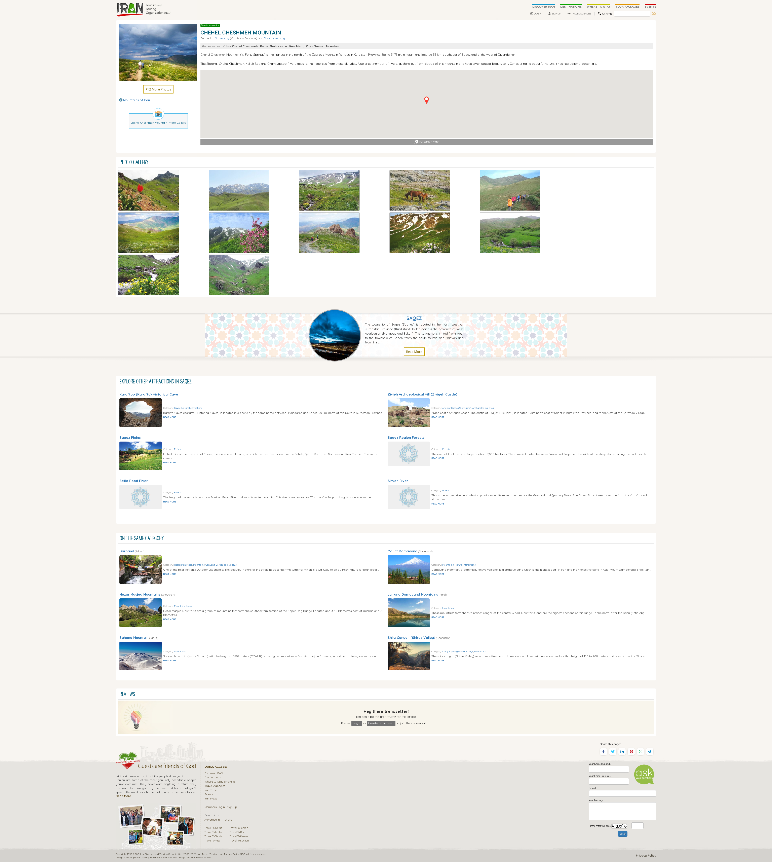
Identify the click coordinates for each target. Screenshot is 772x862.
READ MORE (169, 417)
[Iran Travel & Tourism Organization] (144, 10)
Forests (446, 449)
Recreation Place (183, 564)
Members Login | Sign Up (220, 807)
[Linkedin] (622, 751)
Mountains (198, 564)
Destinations (212, 777)
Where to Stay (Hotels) (219, 781)
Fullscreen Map (429, 141)
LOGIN (537, 13)
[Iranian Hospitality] (156, 766)
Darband (126, 551)
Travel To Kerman (239, 836)
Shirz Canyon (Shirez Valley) (411, 637)
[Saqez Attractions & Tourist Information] (337, 335)
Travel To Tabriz (213, 836)
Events (208, 794)
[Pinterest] (631, 751)
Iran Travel (202, 854)
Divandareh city (274, 38)
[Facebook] (603, 751)
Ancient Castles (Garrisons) (456, 407)
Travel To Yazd (212, 840)
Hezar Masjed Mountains (139, 594)
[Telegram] (649, 751)
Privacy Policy (646, 855)
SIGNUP (556, 13)
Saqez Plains (130, 437)
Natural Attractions (191, 407)
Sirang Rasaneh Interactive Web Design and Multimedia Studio (176, 857)
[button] (426, 100)
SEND (623, 834)
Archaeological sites (483, 407)
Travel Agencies (214, 785)
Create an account (381, 723)
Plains (177, 449)
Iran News (210, 798)
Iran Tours (211, 790)
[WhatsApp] (640, 751)
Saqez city (222, 38)
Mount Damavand (402, 551)
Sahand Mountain (134, 637)
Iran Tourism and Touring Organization (161, 854)
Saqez (414, 318)
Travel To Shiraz (213, 827)
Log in (356, 723)
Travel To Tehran (239, 827)
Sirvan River (398, 481)
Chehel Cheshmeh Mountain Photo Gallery (158, 122)
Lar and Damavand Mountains (413, 594)
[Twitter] (612, 751)
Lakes (189, 605)
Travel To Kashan (239, 840)
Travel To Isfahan (214, 832)
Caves (177, 407)
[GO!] (654, 13)
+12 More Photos (158, 89)
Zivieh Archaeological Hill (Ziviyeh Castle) (422, 394)
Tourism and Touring (220, 854)
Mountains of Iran (136, 100)
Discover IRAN (213, 773)
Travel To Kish (237, 832)
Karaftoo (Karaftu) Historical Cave (148, 394)
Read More (414, 351)
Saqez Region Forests (406, 437)
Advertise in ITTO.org (218, 819)
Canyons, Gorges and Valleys (220, 564)
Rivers (177, 492)
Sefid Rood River (133, 481)
